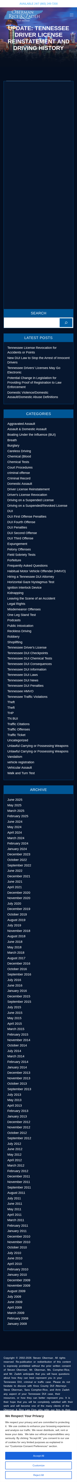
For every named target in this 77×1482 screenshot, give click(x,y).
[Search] (66, 322)
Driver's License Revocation (27, 495)
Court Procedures (20, 467)
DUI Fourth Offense (21, 522)
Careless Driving (19, 451)
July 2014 (14, 1051)
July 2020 (14, 903)
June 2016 (14, 985)
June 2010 (14, 1258)
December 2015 (18, 996)
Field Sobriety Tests (21, 555)
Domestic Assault (19, 483)
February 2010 (17, 1269)
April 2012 (14, 1160)
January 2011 (17, 1231)
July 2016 (14, 980)
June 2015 (14, 1013)
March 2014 (15, 1056)
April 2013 (14, 1105)
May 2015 (14, 1018)
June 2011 (14, 1203)
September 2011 (19, 1187)
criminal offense (18, 473)
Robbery (13, 636)
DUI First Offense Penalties (26, 516)
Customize (39, 1465)
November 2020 (18, 898)
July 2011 (14, 1198)
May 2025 (14, 805)
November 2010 (18, 1242)
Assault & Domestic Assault (27, 429)
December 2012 (18, 1122)
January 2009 (17, 1324)
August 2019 (16, 920)
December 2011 (18, 1176)
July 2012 (14, 1143)
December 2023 (18, 854)
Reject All (38, 1475)
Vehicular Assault (19, 767)
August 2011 (16, 1193)
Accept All (38, 1455)
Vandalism (14, 756)
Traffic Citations (18, 724)
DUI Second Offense (22, 533)
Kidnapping (15, 593)
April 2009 (14, 1307)
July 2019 (14, 925)
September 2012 (19, 1138)
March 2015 (15, 1029)
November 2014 (18, 1040)
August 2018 (16, 936)
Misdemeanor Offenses (24, 609)
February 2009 (17, 1318)
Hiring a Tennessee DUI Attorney (30, 576)
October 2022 (17, 860)
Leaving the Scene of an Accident (31, 598)
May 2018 (14, 947)
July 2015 (14, 1007)
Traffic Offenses (18, 729)
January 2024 (17, 849)
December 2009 (18, 1280)
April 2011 (14, 1215)
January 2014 (17, 1067)
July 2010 (14, 1253)
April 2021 (14, 887)
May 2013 (14, 1100)
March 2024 (15, 838)
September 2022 (19, 865)
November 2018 (18, 931)
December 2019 (18, 909)
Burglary (13, 445)
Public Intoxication (20, 626)
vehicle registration (20, 762)
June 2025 (14, 799)
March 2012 (15, 1165)
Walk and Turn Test (21, 773)
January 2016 (17, 991)
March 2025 (15, 811)
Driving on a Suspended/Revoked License (37, 505)
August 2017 (16, 958)
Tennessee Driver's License (27, 647)
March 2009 (15, 1313)
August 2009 (16, 1291)
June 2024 (14, 821)
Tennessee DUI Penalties (25, 685)
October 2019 (17, 914)
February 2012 (17, 1171)
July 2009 (14, 1296)
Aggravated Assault (21, 424)
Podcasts (14, 620)
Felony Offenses (19, 549)
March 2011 (15, 1220)
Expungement (17, 544)
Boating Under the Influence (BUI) (31, 434)
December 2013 (18, 1072)
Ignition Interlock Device (24, 587)
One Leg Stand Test (21, 615)
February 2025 (17, 816)
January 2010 (17, 1274)
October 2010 (17, 1247)
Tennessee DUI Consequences (29, 664)
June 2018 (14, 942)
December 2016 (18, 963)
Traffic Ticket (16, 735)
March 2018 (15, 952)
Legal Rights (16, 604)
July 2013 (14, 1094)
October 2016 (17, 969)
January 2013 (17, 1116)
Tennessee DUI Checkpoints (27, 653)
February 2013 (17, 1111)
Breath (12, 440)
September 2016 (19, 974)
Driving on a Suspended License (30, 500)
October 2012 (17, 1133)
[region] (38, 1446)
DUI (10, 511)
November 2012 (18, 1127)
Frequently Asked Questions (27, 565)
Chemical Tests (18, 462)
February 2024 (17, 843)
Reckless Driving (19, 631)
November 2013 (18, 1078)
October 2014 (17, 1045)
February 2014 (17, 1062)
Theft (11, 702)
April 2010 (14, 1264)
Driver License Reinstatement (28, 489)
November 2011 (18, 1182)
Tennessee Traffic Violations (27, 697)
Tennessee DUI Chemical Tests (29, 658)
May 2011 (14, 1209)
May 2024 (14, 827)
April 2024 (14, 832)
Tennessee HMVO (20, 691)
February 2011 (17, 1225)
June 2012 (14, 1149)
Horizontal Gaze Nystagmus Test (30, 582)
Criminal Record (18, 478)
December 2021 (18, 876)
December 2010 (18, 1236)
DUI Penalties (17, 527)
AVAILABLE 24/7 (39, 3)
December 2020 (18, 892)
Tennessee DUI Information (26, 669)
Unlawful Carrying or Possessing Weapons (37, 746)
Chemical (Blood (19, 456)
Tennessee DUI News (22, 680)
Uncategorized (17, 740)
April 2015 (14, 1023)
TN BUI (12, 718)
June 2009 (14, 1302)
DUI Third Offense (20, 538)
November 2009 (18, 1285)
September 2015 (19, 1001)
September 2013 (19, 1089)
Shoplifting (14, 642)
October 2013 (17, 1083)
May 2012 (14, 1154)
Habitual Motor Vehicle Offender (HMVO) (36, 571)
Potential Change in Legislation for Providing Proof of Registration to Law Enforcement (34, 382)
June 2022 (14, 870)
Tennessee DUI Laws (22, 675)
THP (10, 713)
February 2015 (17, 1034)
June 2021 (14, 881)
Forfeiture (14, 560)
